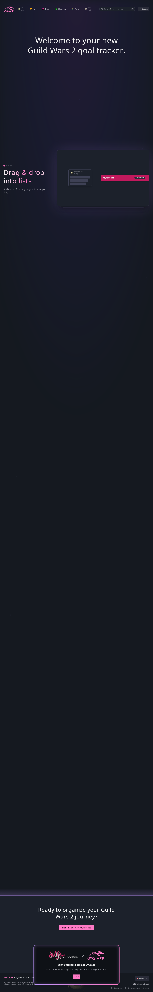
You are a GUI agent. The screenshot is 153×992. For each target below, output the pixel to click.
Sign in (145, 9)
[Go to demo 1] (4, 539)
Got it (76, 977)
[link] (22, 8)
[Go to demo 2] (6, 539)
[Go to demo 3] (8, 539)
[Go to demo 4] (11, 539)
